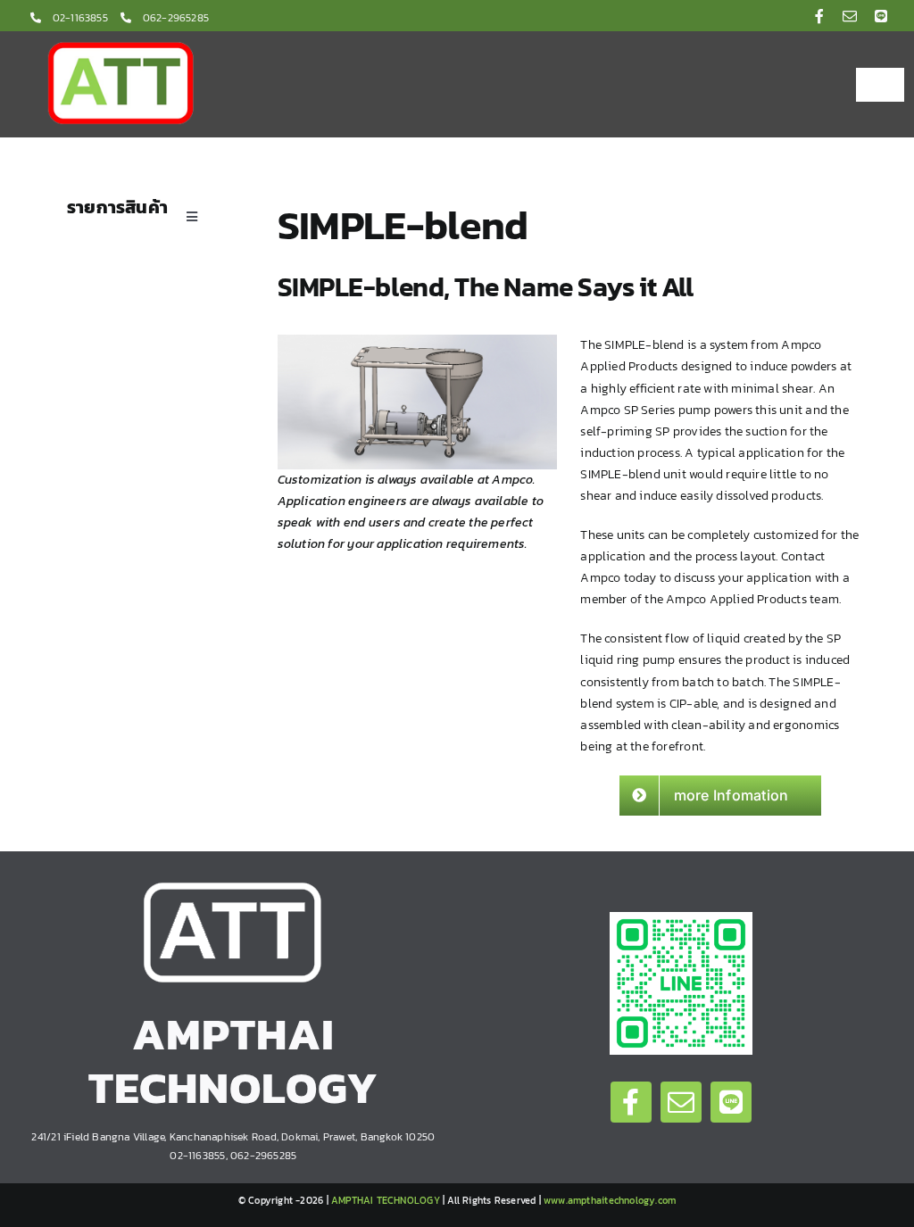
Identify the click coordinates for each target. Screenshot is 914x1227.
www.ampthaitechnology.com (610, 1200)
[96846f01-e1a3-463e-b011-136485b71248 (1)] (681, 917)
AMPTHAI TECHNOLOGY (385, 1200)
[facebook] (819, 16)
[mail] (850, 16)
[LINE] (881, 16)
